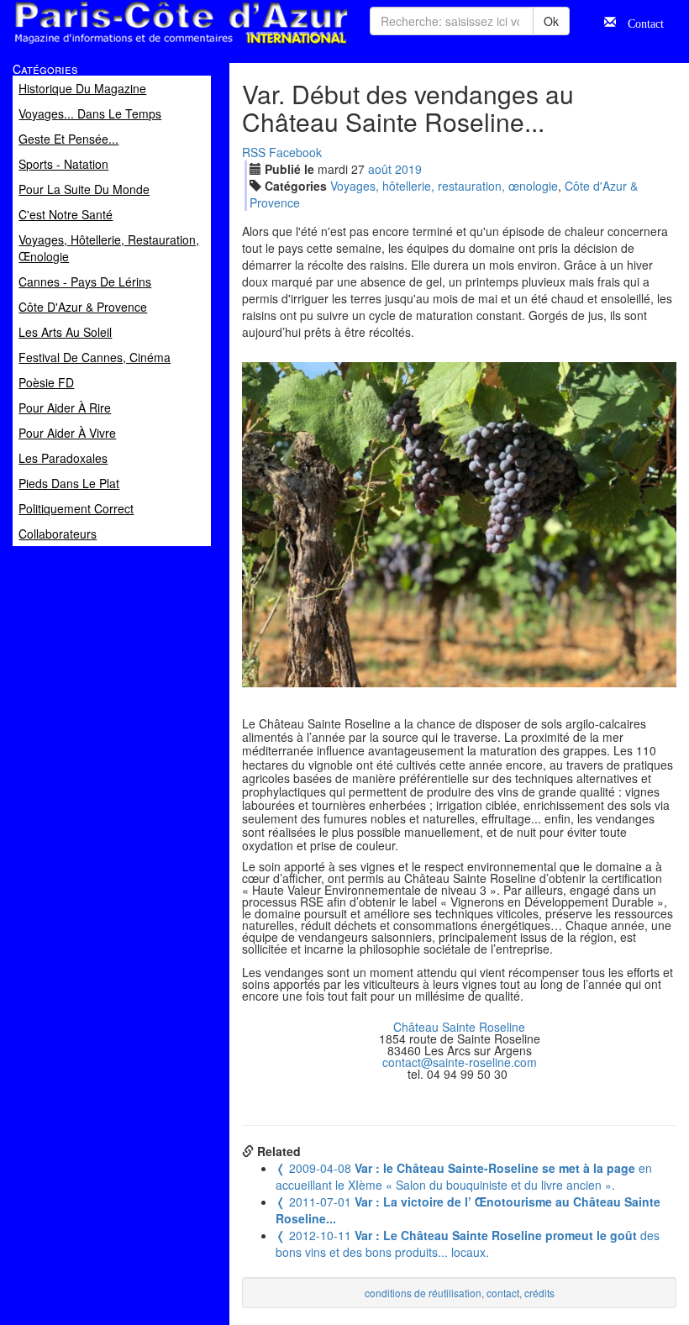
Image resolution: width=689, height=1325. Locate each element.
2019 (408, 168)
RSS (254, 152)
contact (503, 1293)
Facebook (295, 152)
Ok (551, 21)
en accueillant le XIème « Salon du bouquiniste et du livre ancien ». (464, 1176)
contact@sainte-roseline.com (459, 1062)
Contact (640, 22)
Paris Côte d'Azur (144, 45)
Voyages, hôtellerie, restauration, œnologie (444, 185)
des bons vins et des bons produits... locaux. (468, 1243)
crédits (539, 1293)
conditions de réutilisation (423, 1293)
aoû (380, 168)
